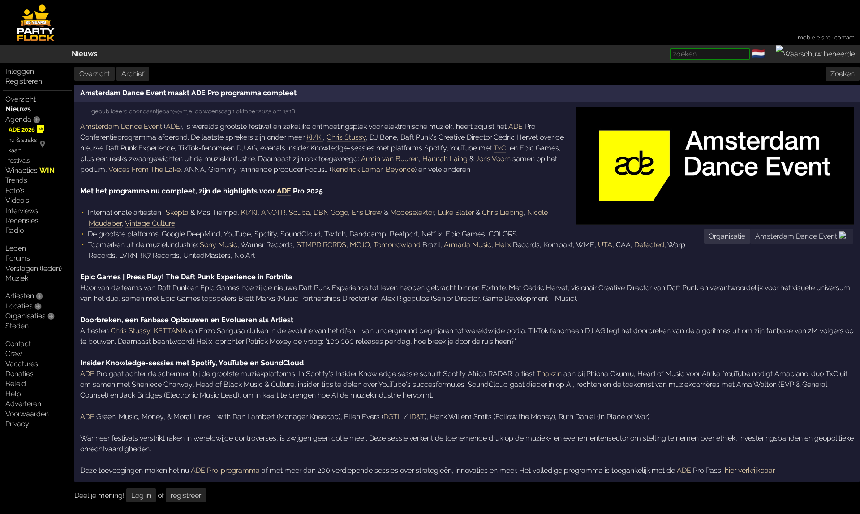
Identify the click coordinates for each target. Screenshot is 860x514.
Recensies (22, 220)
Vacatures (21, 364)
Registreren (23, 81)
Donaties (19, 373)
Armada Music (467, 244)
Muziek (16, 278)
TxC (500, 148)
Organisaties (25, 316)
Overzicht (20, 99)
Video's (17, 200)
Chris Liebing (503, 212)
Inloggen (19, 71)
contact (844, 37)
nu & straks (22, 140)
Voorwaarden (27, 414)
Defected (649, 244)
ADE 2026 (22, 129)
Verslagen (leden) (33, 268)
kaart (14, 150)
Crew (13, 353)
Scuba (299, 212)
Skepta (177, 212)
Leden (15, 248)
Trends (16, 180)
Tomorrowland (397, 244)
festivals (19, 160)
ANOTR (273, 212)
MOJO (360, 244)
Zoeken (842, 73)
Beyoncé (400, 169)
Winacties (30, 170)
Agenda (18, 119)
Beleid (15, 383)
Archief (132, 73)
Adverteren (23, 403)
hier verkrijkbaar (749, 470)
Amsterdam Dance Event (796, 236)
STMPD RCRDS (321, 244)
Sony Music (218, 244)
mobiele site (814, 37)
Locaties (19, 306)
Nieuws (84, 53)
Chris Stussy (346, 137)
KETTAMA (170, 330)
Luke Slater (456, 212)
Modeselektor (412, 212)
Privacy (17, 424)
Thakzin (549, 373)
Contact (18, 343)
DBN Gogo (331, 212)
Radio (14, 230)
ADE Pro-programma (225, 470)
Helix (503, 244)
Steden (17, 325)
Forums (17, 258)
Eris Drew (367, 212)
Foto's (15, 190)
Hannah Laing (445, 158)
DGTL (392, 416)
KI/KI (314, 137)
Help (13, 394)
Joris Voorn (493, 158)
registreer (186, 495)
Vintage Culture (150, 223)
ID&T (417, 416)
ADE (173, 126)
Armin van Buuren (390, 158)
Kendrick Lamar (356, 169)
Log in (141, 495)
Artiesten (19, 295)
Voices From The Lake (144, 169)
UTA (605, 244)
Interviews (21, 210)
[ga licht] (770, 54)
